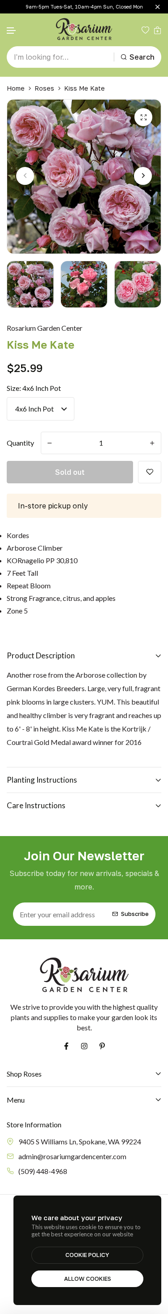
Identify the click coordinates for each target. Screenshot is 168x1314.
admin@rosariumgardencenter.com (72, 1156)
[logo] (84, 30)
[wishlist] (145, 30)
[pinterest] (102, 1046)
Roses (44, 88)
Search (142, 57)
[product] (143, 117)
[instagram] (84, 1046)
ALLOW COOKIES (87, 1278)
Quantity (20, 442)
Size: (34, 388)
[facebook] (66, 1046)
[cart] (157, 30)
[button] (12, 30)
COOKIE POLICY (87, 1254)
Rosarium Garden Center (44, 328)
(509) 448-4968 (42, 1171)
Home (16, 88)
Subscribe (135, 914)
